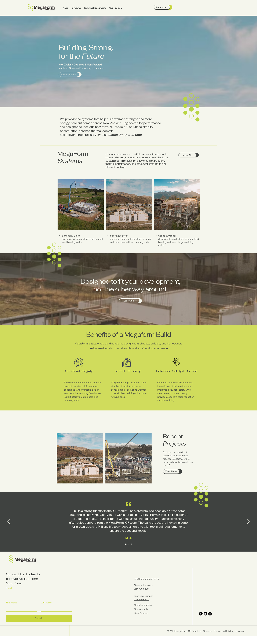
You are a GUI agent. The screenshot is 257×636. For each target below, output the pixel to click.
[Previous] (8, 522)
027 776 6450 (141, 588)
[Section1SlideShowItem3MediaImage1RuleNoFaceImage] (131, 544)
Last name (46, 602)
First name (12, 602)
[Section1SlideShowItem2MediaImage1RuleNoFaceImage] (128, 544)
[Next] (248, 522)
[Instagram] (210, 613)
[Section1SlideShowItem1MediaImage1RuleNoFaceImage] (125, 544)
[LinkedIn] (205, 613)
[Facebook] (201, 613)
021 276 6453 (141, 599)
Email (9, 588)
